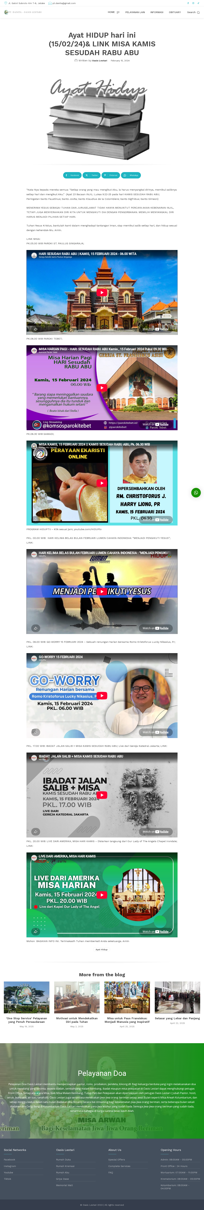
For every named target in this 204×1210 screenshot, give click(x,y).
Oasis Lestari (99, 60)
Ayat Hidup (102, 949)
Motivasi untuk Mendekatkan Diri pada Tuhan (77, 1020)
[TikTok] (198, 3)
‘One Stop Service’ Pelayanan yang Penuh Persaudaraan (26, 1020)
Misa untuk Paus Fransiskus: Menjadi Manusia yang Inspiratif (127, 1020)
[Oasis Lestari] (76, 60)
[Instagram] (193, 3)
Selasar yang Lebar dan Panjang (177, 1018)
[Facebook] (188, 3)
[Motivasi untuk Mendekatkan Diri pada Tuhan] (77, 997)
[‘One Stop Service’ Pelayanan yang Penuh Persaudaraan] (26, 997)
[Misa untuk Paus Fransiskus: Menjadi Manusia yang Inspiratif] (127, 997)
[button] (193, 12)
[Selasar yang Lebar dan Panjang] (177, 997)
